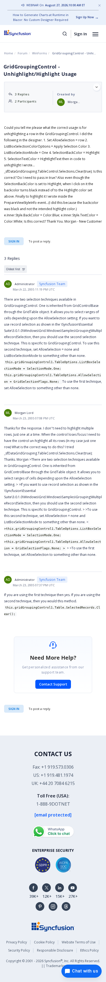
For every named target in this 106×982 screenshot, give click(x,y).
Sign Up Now (85, 17)
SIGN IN (13, 709)
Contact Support (53, 684)
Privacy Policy (16, 942)
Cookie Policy (44, 942)
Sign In (80, 33)
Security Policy (19, 950)
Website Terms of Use (79, 942)
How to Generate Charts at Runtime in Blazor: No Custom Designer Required (40, 17)
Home (8, 53)
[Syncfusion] (53, 926)
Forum (22, 53)
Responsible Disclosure (55, 950)
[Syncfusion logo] (23, 33)
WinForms (39, 53)
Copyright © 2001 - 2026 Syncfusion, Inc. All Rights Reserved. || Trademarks (53, 963)
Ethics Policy (89, 950)
